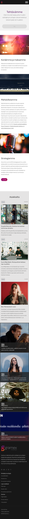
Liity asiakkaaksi (4, 475)
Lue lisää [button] (4, 179)
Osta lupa (3, 486)
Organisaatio (4, 496)
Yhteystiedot (4, 502)
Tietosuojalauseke (5, 511)
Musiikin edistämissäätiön (20, 124)
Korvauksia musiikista (6, 481)
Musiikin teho (4, 489)
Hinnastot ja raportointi (6, 491)
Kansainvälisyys (4, 499)
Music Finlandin (5, 126)
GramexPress (4, 509)
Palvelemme (4, 478)
